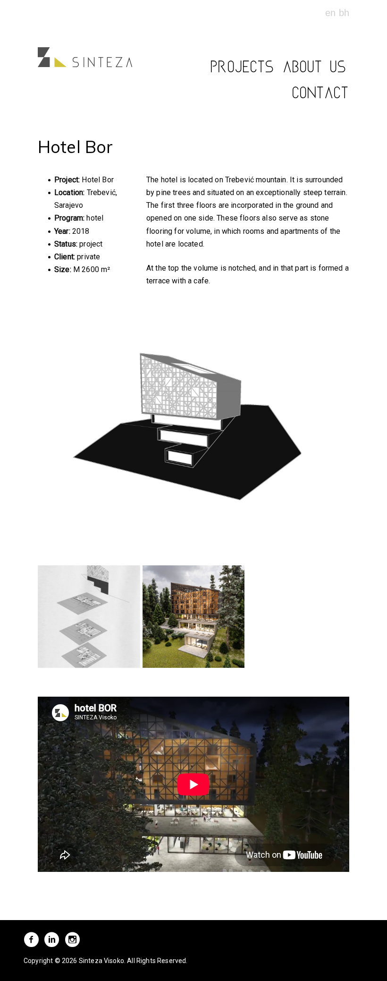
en (331, 13)
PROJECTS (243, 69)
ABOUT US (315, 69)
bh (344, 13)
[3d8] (194, 616)
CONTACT (321, 95)
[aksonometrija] (89, 616)
